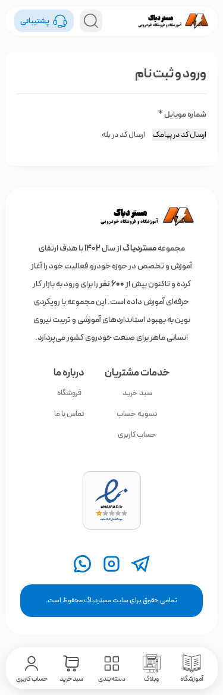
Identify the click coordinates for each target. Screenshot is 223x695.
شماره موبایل (182, 114)
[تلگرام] (140, 563)
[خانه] (111, 216)
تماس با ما (69, 414)
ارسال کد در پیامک (179, 135)
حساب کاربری (137, 434)
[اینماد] (112, 500)
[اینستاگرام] (111, 563)
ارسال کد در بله (123, 135)
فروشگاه (69, 393)
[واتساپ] (82, 563)
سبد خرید (137, 393)
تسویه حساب (137, 414)
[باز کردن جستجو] (91, 21)
